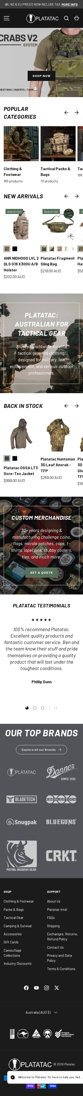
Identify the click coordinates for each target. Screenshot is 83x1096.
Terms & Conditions (61, 969)
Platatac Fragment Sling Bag (58, 261)
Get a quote (41, 572)
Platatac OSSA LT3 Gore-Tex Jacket (21, 470)
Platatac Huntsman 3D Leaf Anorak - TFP (58, 465)
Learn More (22, 775)
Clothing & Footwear (13, 171)
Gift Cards (11, 942)
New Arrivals (23, 196)
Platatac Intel (57, 909)
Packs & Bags (14, 909)
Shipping (53, 926)
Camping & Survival (18, 926)
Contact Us (55, 947)
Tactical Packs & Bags (55, 171)
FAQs (51, 917)
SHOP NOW (42, 76)
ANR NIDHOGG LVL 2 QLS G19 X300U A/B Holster (21, 264)
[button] (76, 18)
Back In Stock (23, 405)
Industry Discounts (18, 963)
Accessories (13, 934)
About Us (53, 901)
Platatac (69, 1064)
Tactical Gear (14, 917)
